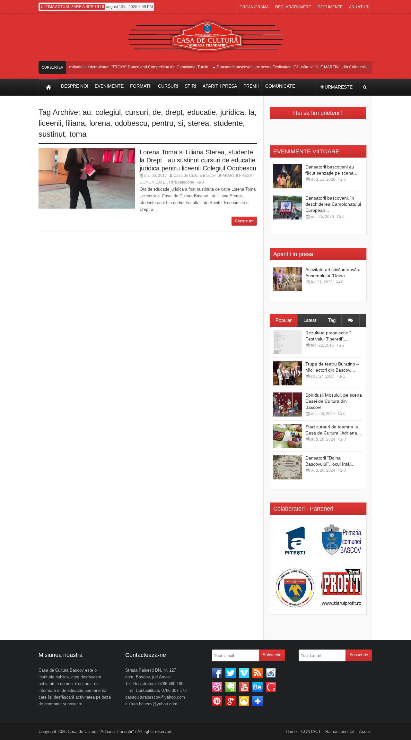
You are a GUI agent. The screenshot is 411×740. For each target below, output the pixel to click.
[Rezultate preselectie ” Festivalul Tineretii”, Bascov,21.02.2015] (287, 342)
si (180, 123)
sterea (198, 123)
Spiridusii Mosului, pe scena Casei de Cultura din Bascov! (333, 401)
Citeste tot (244, 221)
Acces (365, 731)
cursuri (136, 112)
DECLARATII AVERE (293, 7)
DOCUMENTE (330, 7)
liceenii (50, 123)
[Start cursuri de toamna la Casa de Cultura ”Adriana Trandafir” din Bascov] (287, 436)
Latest (309, 320)
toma (77, 134)
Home (291, 731)
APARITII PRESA (237, 175)
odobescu (131, 123)
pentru (162, 123)
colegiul (108, 112)
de (157, 112)
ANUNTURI (359, 7)
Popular (283, 320)
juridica (232, 112)
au (87, 112)
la (251, 112)
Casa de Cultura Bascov (194, 175)
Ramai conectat (339, 731)
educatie (201, 112)
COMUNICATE (152, 182)
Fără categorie (181, 182)
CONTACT (311, 731)
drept (174, 112)
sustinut (52, 134)
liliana (75, 123)
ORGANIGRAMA (254, 7)
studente (228, 123)
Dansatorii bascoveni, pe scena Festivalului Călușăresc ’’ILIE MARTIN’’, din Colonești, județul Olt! (295, 67)
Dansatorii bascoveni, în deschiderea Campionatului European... (333, 204)
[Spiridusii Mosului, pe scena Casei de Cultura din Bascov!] (287, 404)
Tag (332, 320)
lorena (99, 123)
